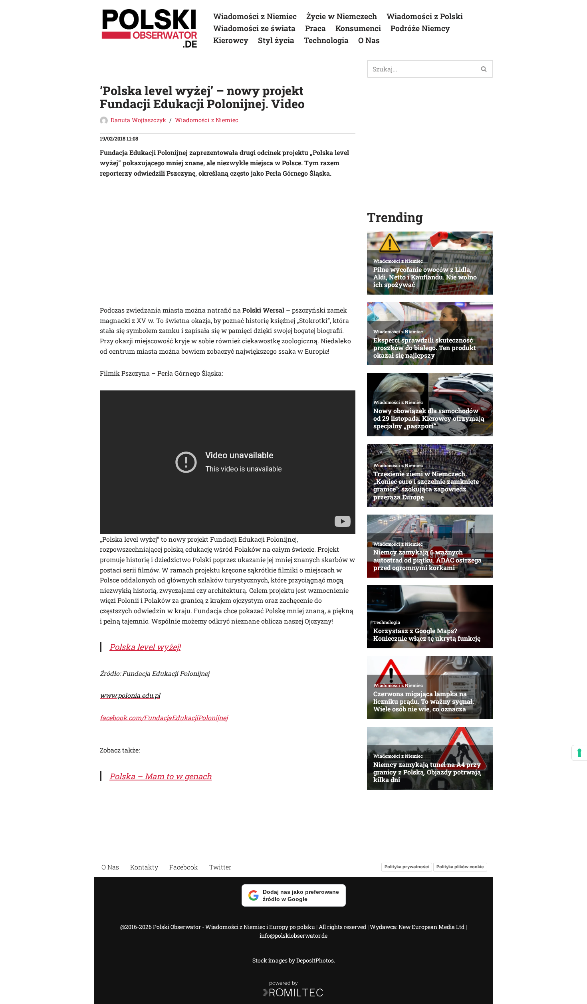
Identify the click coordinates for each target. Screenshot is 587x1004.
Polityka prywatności (407, 867)
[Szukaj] (484, 69)
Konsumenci (358, 28)
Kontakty (144, 867)
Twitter (220, 867)
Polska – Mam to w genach (160, 776)
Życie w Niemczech (341, 16)
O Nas (369, 40)
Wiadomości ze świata (254, 28)
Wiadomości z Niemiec (255, 16)
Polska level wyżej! (144, 647)
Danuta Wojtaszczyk (138, 120)
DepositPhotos (315, 960)
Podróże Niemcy (420, 28)
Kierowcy (230, 40)
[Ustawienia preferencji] (579, 752)
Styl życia (276, 40)
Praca (315, 28)
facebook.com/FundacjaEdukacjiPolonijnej (164, 717)
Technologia (326, 40)
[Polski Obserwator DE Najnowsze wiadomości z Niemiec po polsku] (150, 28)
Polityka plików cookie (460, 867)
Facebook (183, 867)
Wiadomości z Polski (425, 16)
